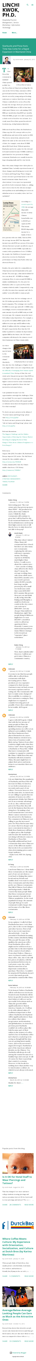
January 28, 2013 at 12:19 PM (20, 776)
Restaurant (13, 476)
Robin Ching (12, 500)
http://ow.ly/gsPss (8, 426)
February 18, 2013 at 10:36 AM (20, 987)
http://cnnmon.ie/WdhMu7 (11, 470)
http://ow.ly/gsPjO (12, 417)
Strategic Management (11, 479)
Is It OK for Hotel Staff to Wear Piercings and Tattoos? (17, 1180)
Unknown (11, 669)
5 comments (14, 1276)
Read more (29, 1205)
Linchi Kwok (18, 533)
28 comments (15, 1205)
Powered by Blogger (19, 1353)
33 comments (15, 1341)
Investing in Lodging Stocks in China (14, 440)
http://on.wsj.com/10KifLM (11, 462)
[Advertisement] (18, 1128)
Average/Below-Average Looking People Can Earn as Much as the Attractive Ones (17, 1314)
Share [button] (4, 485)
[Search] (27, 3)
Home (4, 33)
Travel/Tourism (8, 482)
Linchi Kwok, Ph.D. (11, 9)
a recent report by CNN (27, 204)
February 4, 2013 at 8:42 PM (19, 867)
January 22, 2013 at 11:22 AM (20, 671)
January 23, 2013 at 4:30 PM (19, 717)
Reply (10, 664)
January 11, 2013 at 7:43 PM (19, 502)
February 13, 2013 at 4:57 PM (20, 919)
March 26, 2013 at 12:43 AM (19, 1080)
